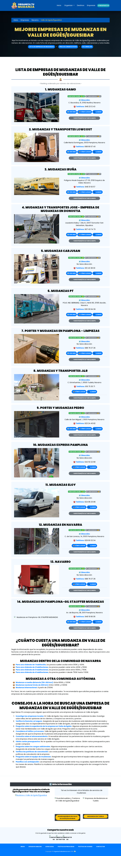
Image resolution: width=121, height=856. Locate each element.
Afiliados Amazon (35, 846)
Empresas (91, 5)
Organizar (68, 5)
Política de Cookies (85, 846)
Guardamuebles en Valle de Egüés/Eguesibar (67, 817)
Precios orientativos (68, 47)
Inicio (59, 5)
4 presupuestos (103, 5)
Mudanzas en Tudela (95, 816)
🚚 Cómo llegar (84, 112)
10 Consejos (87, 47)
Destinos (80, 5)
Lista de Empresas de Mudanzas (41, 47)
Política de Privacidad (66, 846)
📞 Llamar (98, 112)
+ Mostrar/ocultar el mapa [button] (84, 118)
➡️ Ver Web (71, 112)
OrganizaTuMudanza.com (62, 851)
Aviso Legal (49, 846)
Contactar (100, 846)
